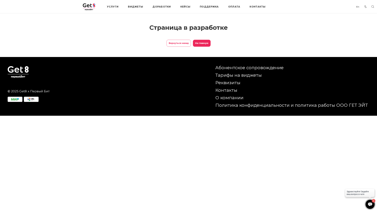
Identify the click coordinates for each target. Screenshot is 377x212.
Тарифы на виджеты (238, 75)
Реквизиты (227, 82)
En (357, 6)
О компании (229, 97)
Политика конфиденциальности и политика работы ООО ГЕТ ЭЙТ (291, 105)
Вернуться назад (179, 43)
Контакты (226, 90)
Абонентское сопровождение (249, 67)
